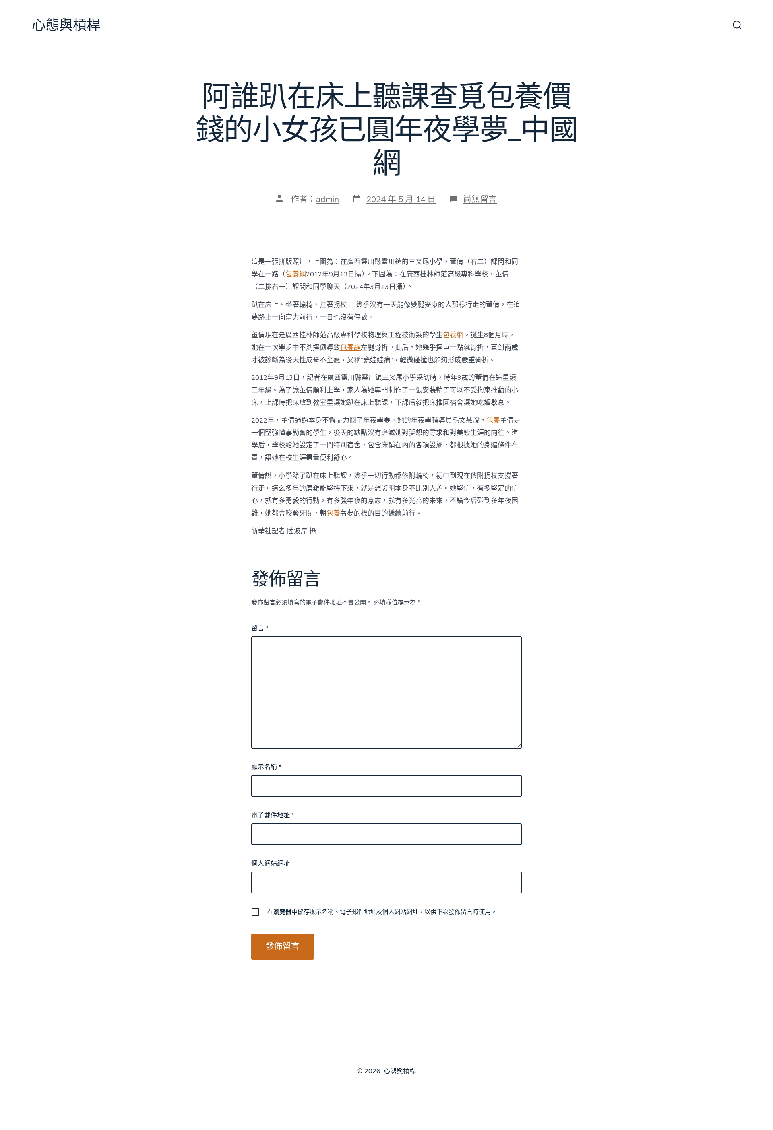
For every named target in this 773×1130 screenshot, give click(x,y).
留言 (260, 628)
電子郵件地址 (272, 815)
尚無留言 (480, 199)
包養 (493, 420)
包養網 (295, 274)
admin (327, 199)
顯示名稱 (266, 767)
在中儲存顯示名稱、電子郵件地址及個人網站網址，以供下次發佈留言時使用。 (382, 912)
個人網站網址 (270, 863)
